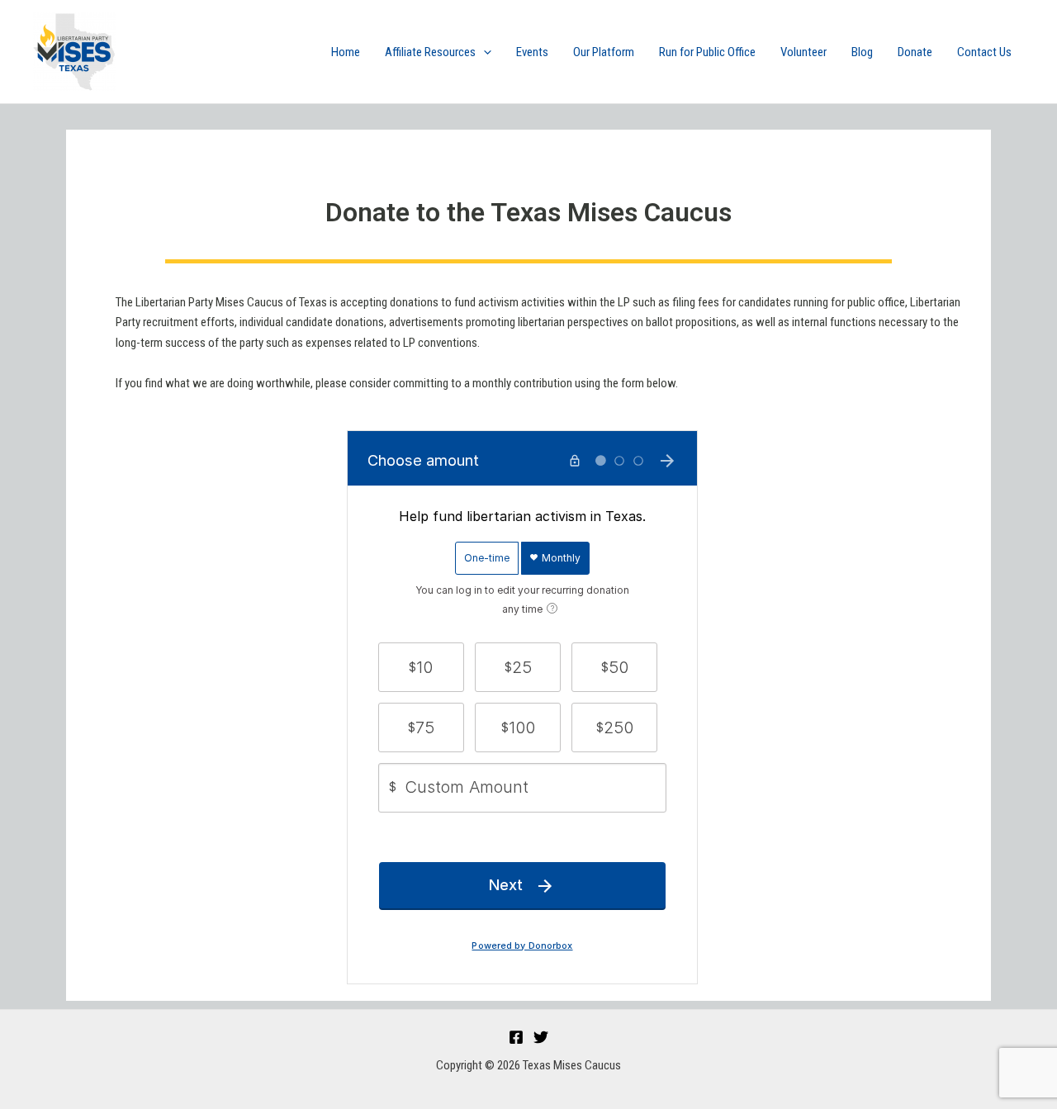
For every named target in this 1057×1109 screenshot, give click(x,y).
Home (345, 52)
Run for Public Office (707, 52)
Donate (915, 52)
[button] (483, 52)
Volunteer (803, 52)
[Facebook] (516, 1037)
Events (532, 52)
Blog (862, 52)
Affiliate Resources (430, 52)
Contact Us (984, 52)
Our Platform (603, 52)
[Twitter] (540, 1037)
